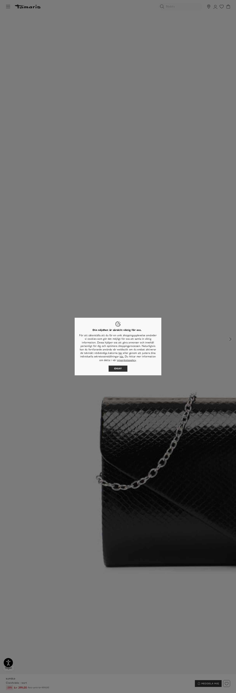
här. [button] (122, 356)
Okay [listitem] (118, 368)
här (120, 353)
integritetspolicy (126, 360)
